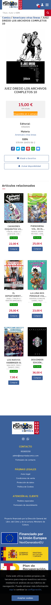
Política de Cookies (25, 486)
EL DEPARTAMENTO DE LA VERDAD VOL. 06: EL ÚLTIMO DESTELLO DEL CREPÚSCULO (13, 294)
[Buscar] (47, 13)
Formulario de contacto (25, 460)
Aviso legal (25, 474)
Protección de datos (25, 482)
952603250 (25, 451)
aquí (11, 589)
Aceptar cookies (25, 598)
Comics (6, 17)
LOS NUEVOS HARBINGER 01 (13, 361)
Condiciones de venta (25, 478)
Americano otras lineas (27, 17)
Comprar (13, 249)
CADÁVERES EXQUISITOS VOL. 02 (14, 227)
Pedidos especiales (25, 501)
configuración (34, 589)
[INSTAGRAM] (23, 439)
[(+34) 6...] (28, 439)
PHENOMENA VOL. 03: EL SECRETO (37, 227)
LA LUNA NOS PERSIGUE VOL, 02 (37, 294)
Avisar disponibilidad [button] (31, 166)
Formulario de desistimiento (25, 505)
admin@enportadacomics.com (25, 455)
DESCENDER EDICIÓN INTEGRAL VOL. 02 (37, 361)
